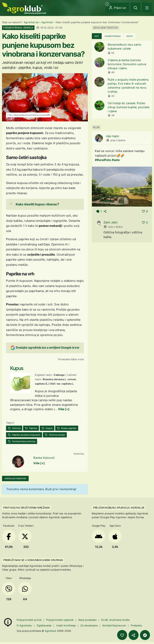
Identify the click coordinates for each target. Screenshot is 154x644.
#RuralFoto (103, 160)
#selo (116, 160)
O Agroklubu (24, 625)
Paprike (32, 428)
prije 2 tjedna (117, 140)
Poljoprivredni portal (29, 619)
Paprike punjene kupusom (25, 434)
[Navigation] (147, 8)
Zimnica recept (56, 434)
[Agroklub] (24, 8)
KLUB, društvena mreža (115, 619)
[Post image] (122, 186)
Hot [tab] (96, 36)
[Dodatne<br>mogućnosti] (145, 635)
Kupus (49, 428)
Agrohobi (47, 22)
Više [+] (63, 409)
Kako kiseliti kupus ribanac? (37, 204)
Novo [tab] (130, 36)
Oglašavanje (44, 625)
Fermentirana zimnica (23, 441)
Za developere (89, 625)
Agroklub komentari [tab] (15, 478)
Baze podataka (87, 619)
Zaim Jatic (110, 222)
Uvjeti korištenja (66, 625)
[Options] (145, 137)
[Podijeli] (134, 635)
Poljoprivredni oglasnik (60, 619)
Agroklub (50, 630)
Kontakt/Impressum (114, 625)
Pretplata (136, 625)
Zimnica (15, 428)
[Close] (136, 8)
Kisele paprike (68, 428)
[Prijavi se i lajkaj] (122, 635)
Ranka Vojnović (44, 458)
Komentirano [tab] (113, 36)
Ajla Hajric (112, 136)
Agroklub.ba (31, 22)
